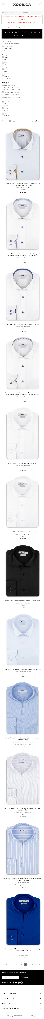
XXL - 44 (6, 113)
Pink (5, 71)
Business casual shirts (11, 51)
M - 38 (6, 106)
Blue (5, 62)
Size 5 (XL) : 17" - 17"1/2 (11, 95)
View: (4, 121)
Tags (8, 27)
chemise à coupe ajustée (18, 27)
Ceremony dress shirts (11, 44)
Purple (6, 57)
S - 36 (6, 103)
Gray (5, 69)
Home (3, 27)
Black (6, 64)
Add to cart (23, 179)
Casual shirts (8, 48)
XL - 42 (6, 110)
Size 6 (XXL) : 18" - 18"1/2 (12, 97)
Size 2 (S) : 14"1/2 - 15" (11, 87)
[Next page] (40, 964)
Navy (5, 67)
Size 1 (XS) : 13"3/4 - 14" (11, 85)
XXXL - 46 (7, 115)
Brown (7, 79)
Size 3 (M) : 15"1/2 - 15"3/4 (12, 90)
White (6, 59)
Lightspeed (34, 1016)
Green (6, 74)
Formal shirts (8, 46)
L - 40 (6, 108)
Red (6, 76)
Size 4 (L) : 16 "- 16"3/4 (11, 92)
